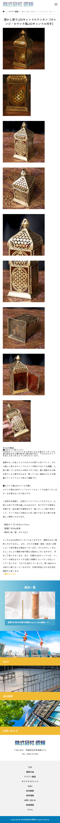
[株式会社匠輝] (18, 4)
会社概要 (30, 791)
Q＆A (30, 786)
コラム (30, 810)
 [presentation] (2, 603)
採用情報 (30, 795)
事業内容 (30, 772)
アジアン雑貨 (30, 777)
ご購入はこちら (9, 573)
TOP (30, 767)
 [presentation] (58, 603)
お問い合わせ (30, 800)
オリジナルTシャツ (30, 781)
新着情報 (30, 805)
